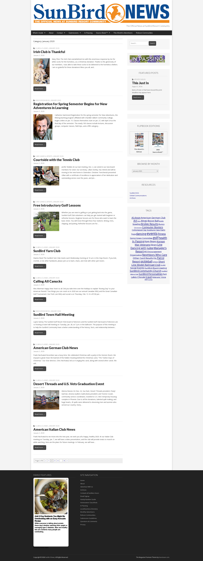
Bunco (161, 224)
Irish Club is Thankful (49, 52)
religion (155, 262)
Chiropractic (138, 227)
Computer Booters (152, 227)
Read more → (40, 89)
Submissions (74, 33)
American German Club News (55, 348)
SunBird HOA (134, 193)
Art (135, 220)
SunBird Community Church (145, 270)
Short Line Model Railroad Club (148, 263)
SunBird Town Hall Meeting (53, 315)
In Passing (88, 33)
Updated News (139, 79)
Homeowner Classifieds (88, 503)
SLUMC (163, 265)
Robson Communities (144, 33)
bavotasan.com (164, 557)
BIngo (144, 220)
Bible (139, 221)
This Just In (140, 83)
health (163, 238)
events (152, 233)
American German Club (153, 217)
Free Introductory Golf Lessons (57, 205)
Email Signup (84, 496)
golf (155, 238)
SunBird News (50, 557)
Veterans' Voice (159, 277)
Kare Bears (150, 241)
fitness (162, 233)
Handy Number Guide (88, 499)
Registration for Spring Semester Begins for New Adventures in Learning (70, 106)
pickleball (146, 261)
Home (82, 480)
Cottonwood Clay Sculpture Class (146, 230)
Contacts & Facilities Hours (89, 493)
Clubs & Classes (41, 48)
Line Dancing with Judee (146, 246)
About (51, 33)
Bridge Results (149, 224)
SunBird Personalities (151, 274)
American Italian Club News (54, 429)
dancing (141, 234)
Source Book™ (102, 33)
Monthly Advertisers (87, 512)
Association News (42, 100)
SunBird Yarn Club (47, 251)
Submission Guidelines (88, 518)
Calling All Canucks (47, 281)
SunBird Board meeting (156, 268)
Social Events (137, 267)
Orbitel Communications (138, 196)
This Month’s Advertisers (123, 33)
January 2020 (54, 48)
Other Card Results (143, 258)
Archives (133, 198)
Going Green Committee (141, 238)
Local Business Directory (89, 509)
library (154, 244)
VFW (146, 279)
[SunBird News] (101, 12)
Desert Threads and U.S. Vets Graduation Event (68, 384)
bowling (137, 224)
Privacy (83, 525)
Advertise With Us (86, 487)
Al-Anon (136, 217)
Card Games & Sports (43, 156)
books (161, 221)
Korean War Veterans (150, 243)
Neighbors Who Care (154, 254)
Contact (60, 33)
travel (149, 277)
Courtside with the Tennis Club (56, 160)
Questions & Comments (88, 521)
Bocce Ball (153, 220)
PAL (155, 258)
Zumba (150, 279)
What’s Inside (38, 33)
